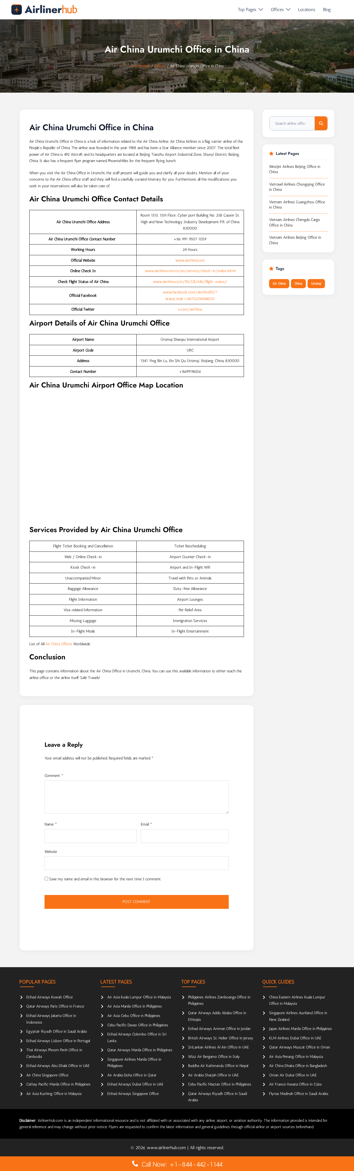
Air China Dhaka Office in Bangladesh (298, 1065)
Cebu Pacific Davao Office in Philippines (137, 1025)
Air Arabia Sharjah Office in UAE (213, 1075)
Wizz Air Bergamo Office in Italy (214, 1056)
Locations (306, 9)
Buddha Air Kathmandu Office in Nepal (218, 1065)
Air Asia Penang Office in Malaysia (296, 1056)
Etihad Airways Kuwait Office (49, 997)
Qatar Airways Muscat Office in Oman (299, 1047)
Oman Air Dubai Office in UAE (293, 1075)
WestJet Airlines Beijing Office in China (294, 169)
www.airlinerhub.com (167, 1147)
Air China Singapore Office (47, 1075)
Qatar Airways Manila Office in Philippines (139, 1050)
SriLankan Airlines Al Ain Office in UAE (218, 1047)
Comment (54, 775)
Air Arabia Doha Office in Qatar (132, 1075)
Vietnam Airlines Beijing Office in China (295, 240)
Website (51, 851)
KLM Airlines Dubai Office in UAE (295, 1038)
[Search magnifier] (321, 123)
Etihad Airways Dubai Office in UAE (135, 1084)
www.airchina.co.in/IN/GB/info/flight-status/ (190, 281)
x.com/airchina (190, 309)
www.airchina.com (190, 260)
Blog (327, 9)
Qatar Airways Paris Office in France (55, 1006)
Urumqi (316, 283)
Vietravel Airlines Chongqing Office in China (297, 187)
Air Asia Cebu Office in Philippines (133, 1015)
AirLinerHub (140, 66)
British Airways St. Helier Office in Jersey (220, 1038)
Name (51, 824)
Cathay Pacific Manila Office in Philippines (58, 1084)
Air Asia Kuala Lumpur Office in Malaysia (139, 997)
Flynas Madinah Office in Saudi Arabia (298, 1093)
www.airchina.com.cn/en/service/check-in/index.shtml (190, 271)
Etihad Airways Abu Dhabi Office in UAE (58, 1065)
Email (146, 824)
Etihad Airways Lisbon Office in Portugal (58, 1041)
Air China (279, 283)
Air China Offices (58, 644)
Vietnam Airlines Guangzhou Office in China (297, 205)
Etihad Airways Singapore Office (133, 1093)
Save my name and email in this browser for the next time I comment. (105, 879)
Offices (277, 9)
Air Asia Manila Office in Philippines (134, 1006)
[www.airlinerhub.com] (44, 9)
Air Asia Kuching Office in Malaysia (53, 1093)
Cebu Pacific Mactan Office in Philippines (219, 1084)
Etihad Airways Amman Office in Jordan (219, 1028)
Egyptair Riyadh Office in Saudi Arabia (56, 1031)
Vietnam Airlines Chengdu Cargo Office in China (294, 222)
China (298, 283)
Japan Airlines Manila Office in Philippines (300, 1028)
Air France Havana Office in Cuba (295, 1084)
